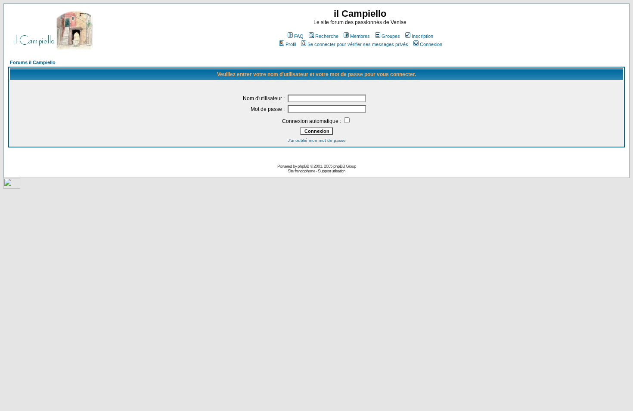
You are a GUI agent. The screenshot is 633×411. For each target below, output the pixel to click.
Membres (360, 36)
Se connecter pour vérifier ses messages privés (357, 44)
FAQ (299, 36)
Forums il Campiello (33, 62)
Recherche (326, 36)
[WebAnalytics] (11, 186)
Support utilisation (331, 171)
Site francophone (301, 171)
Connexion (431, 44)
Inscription (422, 36)
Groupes (391, 36)
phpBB (303, 166)
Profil (290, 44)
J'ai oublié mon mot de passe (317, 140)
